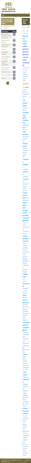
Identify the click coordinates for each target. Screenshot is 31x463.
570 (24, 33)
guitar (25, 256)
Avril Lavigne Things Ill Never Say (25, 94)
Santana (26, 377)
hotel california (25, 265)
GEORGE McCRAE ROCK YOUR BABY (25, 251)
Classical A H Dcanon (5, 41)
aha (26, 70)
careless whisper (25, 163)
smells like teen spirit (25, 397)
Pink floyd (24, 358)
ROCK (24, 372)
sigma (25, 393)
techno (26, 413)
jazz (24, 276)
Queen (25, 363)
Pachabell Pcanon (4, 53)
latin (25, 295)
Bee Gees (24, 116)
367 (27, 31)
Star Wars (25, 405)
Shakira (25, 391)
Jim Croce (24, 280)
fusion (25, 245)
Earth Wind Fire (24, 195)
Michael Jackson (25, 323)
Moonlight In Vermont (25, 336)
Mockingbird (25, 328)
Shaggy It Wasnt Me (25, 386)
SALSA (25, 374)
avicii (27, 87)
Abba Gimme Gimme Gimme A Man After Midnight (25, 55)
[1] (28, 27)
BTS (24, 157)
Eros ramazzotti (25, 227)
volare (25, 437)
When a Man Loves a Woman (25, 443)
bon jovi (26, 137)
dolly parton (24, 189)
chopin (25, 176)
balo (24, 101)
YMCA (25, 451)
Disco (25, 186)
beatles (26, 112)
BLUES (25, 129)
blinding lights (25, 126)
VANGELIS (26, 435)
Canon (4, 49)
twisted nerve (25, 419)
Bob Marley (25, 132)
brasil (25, 148)
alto (24, 81)
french (25, 241)
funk (24, 243)
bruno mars (24, 153)
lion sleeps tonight (25, 309)
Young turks (24, 454)
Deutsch (26, 184)
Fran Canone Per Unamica (5, 68)
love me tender (25, 314)
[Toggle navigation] (3, 15)
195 (24, 31)
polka (25, 361)
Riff (26, 370)
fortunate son (25, 232)
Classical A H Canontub (5, 45)
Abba (25, 43)
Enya (24, 223)
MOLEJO (25, 332)
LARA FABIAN (24, 291)
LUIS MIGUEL (24, 319)
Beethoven (25, 121)
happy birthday (25, 260)
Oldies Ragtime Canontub (6, 57)
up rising (24, 423)
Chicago (25, 169)
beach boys (24, 109)
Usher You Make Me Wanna (25, 430)
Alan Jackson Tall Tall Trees (25, 75)
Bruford (25, 150)
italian (25, 274)
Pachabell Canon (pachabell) (5, 63)
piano (25, 354)
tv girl (25, 416)
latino (25, 297)
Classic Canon (6, 72)
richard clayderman (25, 367)
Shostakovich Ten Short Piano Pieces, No (6, 35)
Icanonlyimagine (7, 75)
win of (25, 448)
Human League (25, 270)
